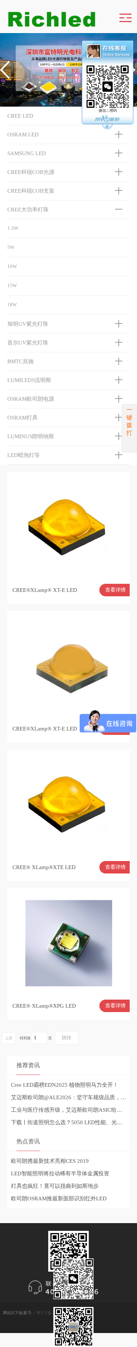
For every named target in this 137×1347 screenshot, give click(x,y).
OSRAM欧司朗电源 (30, 399)
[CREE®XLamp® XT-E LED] (68, 527)
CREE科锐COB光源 (30, 172)
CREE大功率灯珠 (28, 209)
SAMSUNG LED (26, 153)
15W (12, 285)
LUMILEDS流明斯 (29, 380)
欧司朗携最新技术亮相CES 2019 (50, 1161)
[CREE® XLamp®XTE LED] (68, 804)
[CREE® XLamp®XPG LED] (68, 942)
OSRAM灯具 (22, 418)
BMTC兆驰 (20, 361)
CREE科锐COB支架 (30, 191)
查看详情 (115, 590)
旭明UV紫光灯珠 (27, 324)
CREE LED (20, 116)
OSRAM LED (23, 134)
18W (12, 304)
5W (10, 247)
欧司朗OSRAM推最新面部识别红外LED (59, 1198)
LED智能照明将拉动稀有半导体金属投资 (60, 1173)
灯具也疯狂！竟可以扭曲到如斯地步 (55, 1186)
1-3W (12, 228)
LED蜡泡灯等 (23, 455)
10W (12, 266)
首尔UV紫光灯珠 (27, 343)
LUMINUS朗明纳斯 (30, 436)
